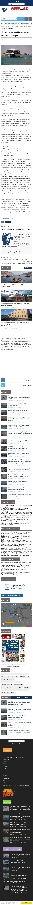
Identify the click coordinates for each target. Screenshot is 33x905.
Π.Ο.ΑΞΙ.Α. (5, 771)
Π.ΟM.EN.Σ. (6, 778)
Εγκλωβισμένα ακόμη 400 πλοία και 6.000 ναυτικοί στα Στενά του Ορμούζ (15, 285)
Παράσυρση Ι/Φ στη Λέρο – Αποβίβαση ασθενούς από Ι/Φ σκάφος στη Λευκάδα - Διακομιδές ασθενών (16, 545)
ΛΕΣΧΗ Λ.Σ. (6, 783)
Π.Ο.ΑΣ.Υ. (5, 768)
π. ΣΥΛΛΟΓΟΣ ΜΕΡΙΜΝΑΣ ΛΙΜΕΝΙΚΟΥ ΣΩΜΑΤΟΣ (16, 785)
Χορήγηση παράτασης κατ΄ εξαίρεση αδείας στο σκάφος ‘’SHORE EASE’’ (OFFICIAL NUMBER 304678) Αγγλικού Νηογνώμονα (15, 567)
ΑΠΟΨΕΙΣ (19, 674)
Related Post (5, 267)
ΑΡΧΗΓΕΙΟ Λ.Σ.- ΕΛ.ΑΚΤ (9, 755)
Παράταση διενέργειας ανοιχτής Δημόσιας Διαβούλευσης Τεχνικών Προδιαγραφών (15, 572)
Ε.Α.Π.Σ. (5, 776)
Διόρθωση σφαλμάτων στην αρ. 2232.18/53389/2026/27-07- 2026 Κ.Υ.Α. (16, 570)
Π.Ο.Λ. (4, 764)
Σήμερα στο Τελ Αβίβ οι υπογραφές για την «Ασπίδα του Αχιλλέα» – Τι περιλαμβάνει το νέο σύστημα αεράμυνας (19, 419)
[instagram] (20, 743)
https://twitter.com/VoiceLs (23, 245)
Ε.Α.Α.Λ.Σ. (5, 780)
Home (2, 26)
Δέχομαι (26, 902)
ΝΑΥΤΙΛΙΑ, (12, 40)
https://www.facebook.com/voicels (21, 243)
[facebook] (14, 1)
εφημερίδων (16, 666)
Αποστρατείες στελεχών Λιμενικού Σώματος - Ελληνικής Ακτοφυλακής (20, 856)
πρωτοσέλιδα (10, 666)
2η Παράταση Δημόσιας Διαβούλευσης (11, 575)
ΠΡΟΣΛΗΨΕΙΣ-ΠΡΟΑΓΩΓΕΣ (8, 690)
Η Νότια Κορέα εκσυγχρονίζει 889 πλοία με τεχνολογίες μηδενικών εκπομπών (15, 304)
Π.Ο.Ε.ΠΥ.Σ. (6, 773)
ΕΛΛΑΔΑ (3, 676)
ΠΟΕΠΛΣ (5, 761)
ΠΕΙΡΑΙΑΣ (27, 687)
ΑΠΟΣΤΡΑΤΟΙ (11, 674)
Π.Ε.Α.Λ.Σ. (5, 766)
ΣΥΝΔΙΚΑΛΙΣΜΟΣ (23, 690)
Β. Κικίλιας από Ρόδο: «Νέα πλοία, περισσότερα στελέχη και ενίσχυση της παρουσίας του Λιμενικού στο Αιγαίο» (16, 506)
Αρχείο (27, 697)
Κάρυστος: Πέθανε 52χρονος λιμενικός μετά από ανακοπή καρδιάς (19, 862)
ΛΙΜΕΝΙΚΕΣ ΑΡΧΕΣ (6, 684)
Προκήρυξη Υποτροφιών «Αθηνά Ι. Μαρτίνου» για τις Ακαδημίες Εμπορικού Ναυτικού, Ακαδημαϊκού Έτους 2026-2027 (15, 324)
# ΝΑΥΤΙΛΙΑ (7, 222)
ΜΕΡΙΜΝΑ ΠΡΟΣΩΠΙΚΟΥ (8, 687)
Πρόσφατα (6, 697)
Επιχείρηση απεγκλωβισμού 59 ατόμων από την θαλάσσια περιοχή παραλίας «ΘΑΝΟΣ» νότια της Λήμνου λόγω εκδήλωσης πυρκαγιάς (16, 519)
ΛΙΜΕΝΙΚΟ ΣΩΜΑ (19, 684)
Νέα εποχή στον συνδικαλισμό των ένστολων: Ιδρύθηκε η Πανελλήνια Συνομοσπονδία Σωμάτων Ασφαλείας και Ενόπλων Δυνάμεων (19, 397)
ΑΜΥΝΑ (3, 674)
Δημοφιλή (16, 697)
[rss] (18, 1)
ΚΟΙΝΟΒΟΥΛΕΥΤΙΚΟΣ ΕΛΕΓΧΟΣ (10, 682)
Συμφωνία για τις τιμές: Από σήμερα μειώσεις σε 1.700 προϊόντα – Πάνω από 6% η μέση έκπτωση (20, 839)
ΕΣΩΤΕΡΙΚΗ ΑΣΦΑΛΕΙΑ (7, 679)
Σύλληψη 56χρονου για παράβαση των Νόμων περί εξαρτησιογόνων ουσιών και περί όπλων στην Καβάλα (15, 554)
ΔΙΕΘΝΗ (26, 674)
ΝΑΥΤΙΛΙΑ (8, 26)
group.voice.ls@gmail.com (11, 246)
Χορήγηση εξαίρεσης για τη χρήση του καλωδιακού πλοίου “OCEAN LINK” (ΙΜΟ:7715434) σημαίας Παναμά (16, 563)
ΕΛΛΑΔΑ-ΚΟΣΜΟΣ (13, 676)
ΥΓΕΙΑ (3, 692)
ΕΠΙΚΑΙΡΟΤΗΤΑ (24, 676)
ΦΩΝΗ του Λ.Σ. (11, 692)
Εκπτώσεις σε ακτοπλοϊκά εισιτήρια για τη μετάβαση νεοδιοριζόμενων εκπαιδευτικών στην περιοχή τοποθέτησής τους (14, 509)
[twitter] (16, 1)
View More (29, 267)
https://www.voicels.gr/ (21, 240)
